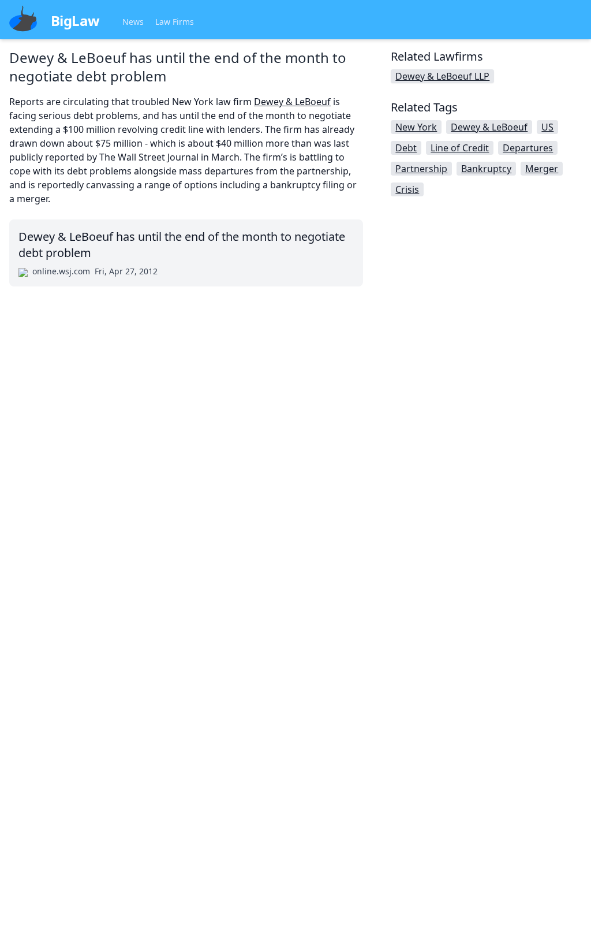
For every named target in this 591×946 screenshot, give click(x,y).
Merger (541, 168)
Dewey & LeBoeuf (292, 101)
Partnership (421, 168)
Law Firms (174, 21)
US (547, 127)
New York (416, 127)
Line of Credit (460, 147)
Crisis (407, 189)
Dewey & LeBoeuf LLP (442, 76)
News (133, 21)
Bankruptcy (486, 168)
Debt (406, 147)
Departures (528, 147)
